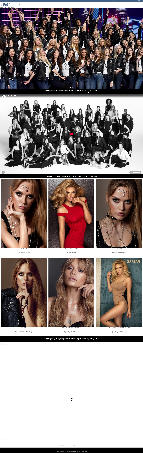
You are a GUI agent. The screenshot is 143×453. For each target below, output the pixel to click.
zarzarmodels (69, 445)
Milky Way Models (51, 449)
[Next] (139, 48)
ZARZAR (82, 451)
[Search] (19, 4)
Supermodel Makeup (132, 0)
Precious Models (5, 4)
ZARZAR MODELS (67, 4)
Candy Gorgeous (100, 0)
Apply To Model (34, 4)
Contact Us (48, 4)
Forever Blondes (117, 0)
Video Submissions (85, 449)
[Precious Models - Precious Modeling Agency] (24, 213)
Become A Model (41, 4)
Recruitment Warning (76, 449)
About (22, 4)
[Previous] (4, 48)
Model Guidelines (59, 449)
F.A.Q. (62, 4)
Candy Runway (106, 0)
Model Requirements (56, 4)
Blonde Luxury (86, 0)
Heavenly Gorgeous (124, 0)
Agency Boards (27, 4)
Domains (111, 0)
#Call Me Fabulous (93, 0)
